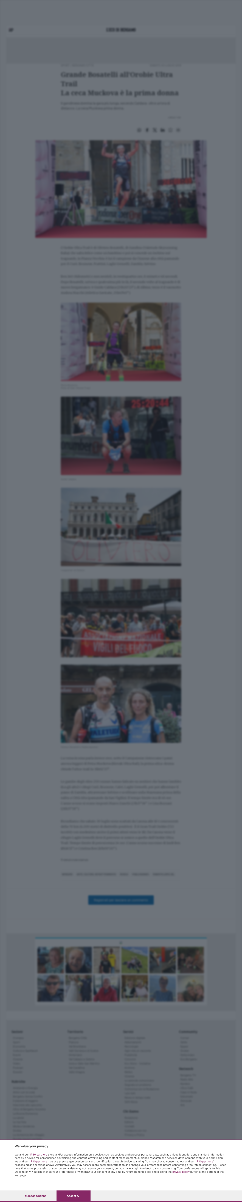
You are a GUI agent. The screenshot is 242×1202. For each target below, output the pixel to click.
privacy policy (181, 1171)
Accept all (73, 1196)
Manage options (35, 1196)
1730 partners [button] (38, 1154)
